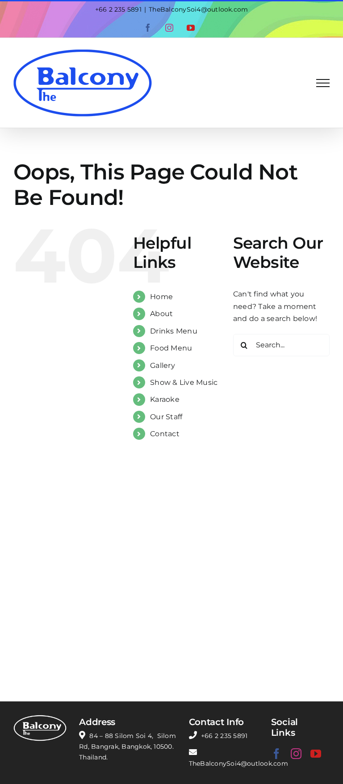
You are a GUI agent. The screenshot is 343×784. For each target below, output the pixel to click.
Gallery (162, 365)
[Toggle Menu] (323, 83)
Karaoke (165, 399)
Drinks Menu (173, 331)
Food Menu (171, 348)
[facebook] (276, 753)
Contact (165, 434)
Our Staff (166, 417)
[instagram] (296, 753)
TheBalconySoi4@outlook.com (198, 9)
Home (161, 296)
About (161, 313)
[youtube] (315, 753)
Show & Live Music (184, 382)
